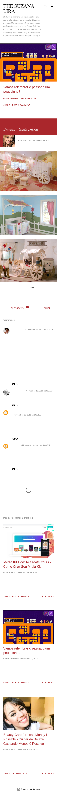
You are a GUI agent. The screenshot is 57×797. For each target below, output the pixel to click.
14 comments (19, 773)
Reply (15, 384)
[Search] (45, 5)
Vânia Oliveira (18, 412)
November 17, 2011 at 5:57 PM (40, 329)
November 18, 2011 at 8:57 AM (40, 391)
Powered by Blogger (30, 789)
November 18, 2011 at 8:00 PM (36, 445)
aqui (32, 287)
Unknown (16, 445)
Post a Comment (21, 105)
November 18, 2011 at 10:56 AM (28, 415)
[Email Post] (27, 308)
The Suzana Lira (18, 8)
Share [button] (6, 105)
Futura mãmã (18, 391)
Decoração (17, 308)
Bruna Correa (18, 329)
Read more (48, 596)
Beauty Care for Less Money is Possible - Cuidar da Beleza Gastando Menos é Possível (25, 739)
